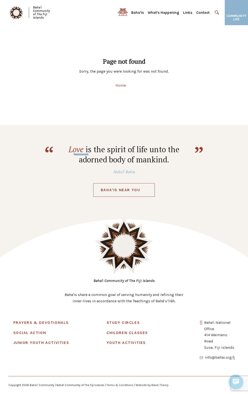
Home (121, 85)
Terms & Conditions (120, 385)
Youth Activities (126, 342)
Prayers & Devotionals (41, 322)
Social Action (29, 332)
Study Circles (123, 322)
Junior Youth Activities (41, 342)
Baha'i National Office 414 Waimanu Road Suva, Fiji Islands (219, 334)
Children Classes (127, 332)
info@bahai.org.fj (220, 357)
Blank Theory (160, 385)
